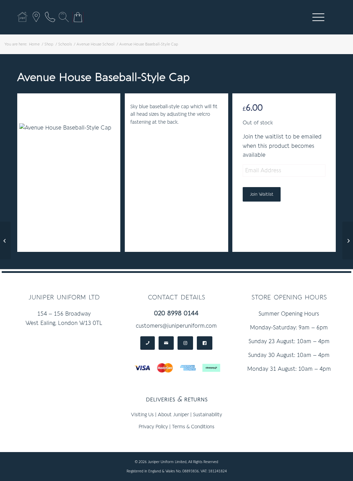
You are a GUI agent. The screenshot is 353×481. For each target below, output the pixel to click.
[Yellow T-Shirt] (5, 240)
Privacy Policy (153, 427)
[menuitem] (318, 17)
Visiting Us (142, 415)
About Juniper (173, 415)
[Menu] (316, 17)
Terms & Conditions (193, 427)
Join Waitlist (261, 194)
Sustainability (207, 415)
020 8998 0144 (176, 313)
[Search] (64, 17)
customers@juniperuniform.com (176, 326)
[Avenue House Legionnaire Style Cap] (347, 240)
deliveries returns (177, 399)
